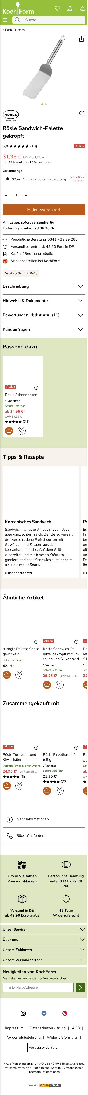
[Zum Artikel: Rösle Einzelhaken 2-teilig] (62, 733)
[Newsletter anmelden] (80, 987)
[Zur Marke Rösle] (11, 115)
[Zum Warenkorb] (82, 8)
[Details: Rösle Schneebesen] (11, 387)
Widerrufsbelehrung (24, 1037)
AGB (76, 1028)
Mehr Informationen (32, 819)
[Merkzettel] (57, 8)
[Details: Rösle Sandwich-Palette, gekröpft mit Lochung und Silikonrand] (49, 641)
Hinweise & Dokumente (25, 300)
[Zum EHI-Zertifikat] (6, 261)
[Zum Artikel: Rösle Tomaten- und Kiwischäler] (22, 733)
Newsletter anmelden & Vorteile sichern (36, 978)
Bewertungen (31, 315)
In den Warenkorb (44, 210)
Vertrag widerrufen (44, 1047)
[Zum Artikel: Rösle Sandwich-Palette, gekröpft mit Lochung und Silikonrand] (62, 628)
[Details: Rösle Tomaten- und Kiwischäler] (9, 747)
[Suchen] (18, 20)
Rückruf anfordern (31, 835)
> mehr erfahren (18, 572)
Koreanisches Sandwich (28, 522)
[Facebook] (44, 1013)
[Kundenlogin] (70, 8)
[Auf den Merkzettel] (82, 114)
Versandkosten (42, 163)
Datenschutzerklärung (48, 1028)
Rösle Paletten (15, 30)
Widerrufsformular (62, 1037)
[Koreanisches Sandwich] (40, 492)
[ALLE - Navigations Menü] (5, 20)
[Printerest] (64, 1013)
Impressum (14, 1028)
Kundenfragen (16, 329)
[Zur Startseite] (18, 8)
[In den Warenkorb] (9, 431)
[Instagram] (23, 1013)
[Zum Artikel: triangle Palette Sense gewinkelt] (22, 628)
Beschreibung (16, 286)
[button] (81, 39)
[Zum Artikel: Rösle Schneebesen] (23, 373)
